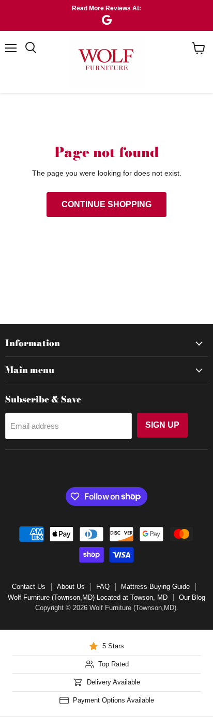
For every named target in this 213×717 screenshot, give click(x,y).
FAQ (103, 586)
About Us (71, 586)
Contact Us (28, 586)
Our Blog (192, 597)
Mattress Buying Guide (155, 586)
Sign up (162, 424)
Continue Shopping (106, 204)
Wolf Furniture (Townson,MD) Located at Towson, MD (88, 597)
